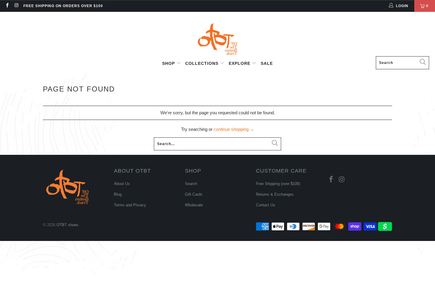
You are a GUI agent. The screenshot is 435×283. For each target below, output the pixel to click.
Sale (267, 63)
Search (191, 183)
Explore (240, 63)
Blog (118, 194)
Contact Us (265, 205)
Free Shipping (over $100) (278, 183)
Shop (169, 63)
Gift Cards (193, 194)
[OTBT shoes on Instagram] (16, 6)
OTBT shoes (67, 225)
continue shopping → (234, 129)
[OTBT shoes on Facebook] (6, 6)
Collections (202, 63)
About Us (122, 183)
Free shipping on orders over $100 (63, 6)
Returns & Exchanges (275, 194)
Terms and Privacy (130, 205)
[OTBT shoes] (217, 35)
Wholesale (194, 205)
